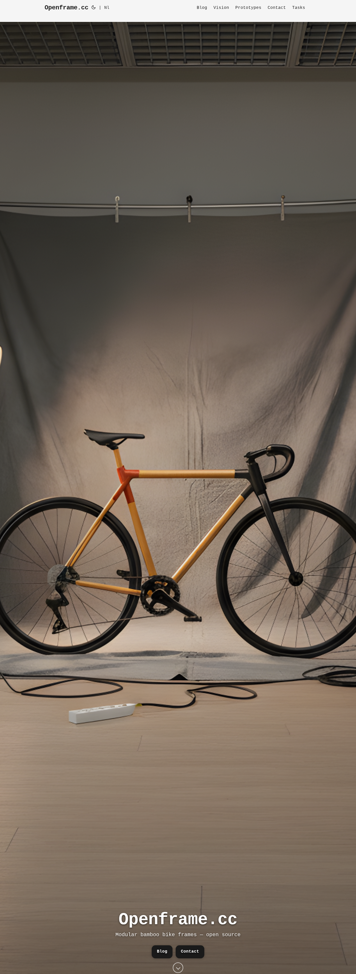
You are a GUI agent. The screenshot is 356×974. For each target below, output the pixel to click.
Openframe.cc (66, 7)
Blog (162, 951)
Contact (190, 951)
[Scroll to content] (178, 966)
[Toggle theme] (93, 8)
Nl (106, 7)
